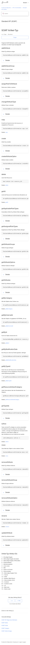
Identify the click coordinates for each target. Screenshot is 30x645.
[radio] (11, 600)
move (6, 456)
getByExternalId (9, 326)
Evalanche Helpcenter (6, 7)
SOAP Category (5, 628)
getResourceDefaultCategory (12, 399)
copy (6, 132)
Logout (24, 642)
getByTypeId (8, 380)
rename (7, 526)
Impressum (15, 642)
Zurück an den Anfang (7, 610)
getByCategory (9, 309)
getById (7, 343)
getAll (6, 202)
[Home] (5, 3)
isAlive (7, 441)
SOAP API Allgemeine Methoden (9, 620)
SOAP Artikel (5, 622)
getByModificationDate (10, 360)
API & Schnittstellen (17, 7)
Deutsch (25, 2)
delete (6, 185)
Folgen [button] (15, 37)
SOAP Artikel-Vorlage (7, 631)
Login (20, 642)
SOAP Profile (5, 625)
